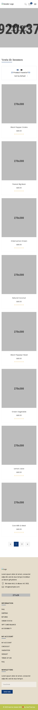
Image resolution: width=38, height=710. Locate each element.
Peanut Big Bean (19, 184)
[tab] (17, 70)
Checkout (6, 646)
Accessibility (7, 628)
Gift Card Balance (9, 625)
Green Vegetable (19, 412)
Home (13, 30)
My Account (7, 643)
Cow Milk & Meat (19, 525)
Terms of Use (7, 658)
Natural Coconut (19, 298)
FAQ (3, 609)
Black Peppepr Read (19, 355)
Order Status (7, 621)
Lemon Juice (19, 468)
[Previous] (10, 544)
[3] (29, 4)
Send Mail (7, 692)
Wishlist (5, 654)
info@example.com (12, 587)
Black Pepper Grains (19, 127)
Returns (5, 617)
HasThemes (30, 707)
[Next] (27, 544)
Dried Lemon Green (19, 241)
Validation (6, 650)
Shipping (5, 613)
